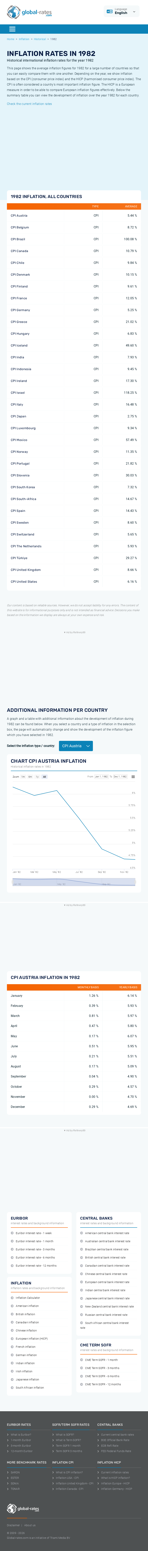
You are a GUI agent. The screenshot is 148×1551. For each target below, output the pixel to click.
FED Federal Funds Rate (116, 1451)
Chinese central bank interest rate (106, 1274)
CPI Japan (18, 416)
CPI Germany (20, 310)
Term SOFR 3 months (69, 1451)
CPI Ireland (19, 381)
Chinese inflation (26, 1330)
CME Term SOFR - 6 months (102, 1376)
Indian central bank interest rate (105, 1290)
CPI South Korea (23, 487)
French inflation (25, 1347)
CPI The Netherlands (26, 546)
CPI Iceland (19, 345)
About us (30, 1525)
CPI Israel (18, 393)
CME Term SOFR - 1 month (101, 1360)
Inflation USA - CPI (67, 1477)
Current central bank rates (117, 1434)
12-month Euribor (22, 1451)
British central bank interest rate (105, 1257)
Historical (40, 39)
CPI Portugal (20, 463)
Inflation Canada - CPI (69, 1488)
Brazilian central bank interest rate (106, 1249)
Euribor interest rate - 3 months (35, 1249)
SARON (15, 1472)
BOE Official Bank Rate (115, 1440)
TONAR (15, 1488)
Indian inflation (25, 1363)
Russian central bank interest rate (106, 1315)
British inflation (25, 1314)
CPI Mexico (19, 440)
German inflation (26, 1355)
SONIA (15, 1483)
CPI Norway (19, 452)
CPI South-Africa (23, 499)
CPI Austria (19, 215)
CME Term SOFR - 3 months (102, 1368)
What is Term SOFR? (68, 1440)
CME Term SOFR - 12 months (103, 1384)
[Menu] (12, 29)
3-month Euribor (21, 1445)
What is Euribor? (21, 1434)
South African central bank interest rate (104, 1325)
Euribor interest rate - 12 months (36, 1265)
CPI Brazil (18, 239)
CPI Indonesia (21, 369)
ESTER (15, 1477)
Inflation (24, 39)
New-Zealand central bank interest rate (109, 1306)
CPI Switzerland (22, 534)
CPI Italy (17, 404)
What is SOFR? (65, 1434)
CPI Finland (19, 286)
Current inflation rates (115, 1472)
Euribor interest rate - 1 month (34, 1241)
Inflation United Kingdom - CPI (75, 1483)
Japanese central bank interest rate (107, 1298)
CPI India (17, 357)
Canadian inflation (27, 1322)
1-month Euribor (21, 1440)
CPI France (19, 298)
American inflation (27, 1306)
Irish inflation (24, 1371)
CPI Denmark (20, 274)
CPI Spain (18, 511)
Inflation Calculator (28, 1298)
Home (10, 39)
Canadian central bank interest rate (107, 1265)
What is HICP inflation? (115, 1477)
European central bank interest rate (107, 1282)
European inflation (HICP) (32, 1338)
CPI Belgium (20, 227)
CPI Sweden (20, 522)
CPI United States (24, 581)
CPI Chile (17, 263)
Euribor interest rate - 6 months (35, 1257)
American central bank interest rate (107, 1233)
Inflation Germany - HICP (116, 1488)
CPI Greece (19, 322)
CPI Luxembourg (23, 428)
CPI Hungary (20, 333)
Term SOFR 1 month (68, 1445)
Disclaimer (13, 1525)
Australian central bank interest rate (107, 1241)
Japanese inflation (27, 1379)
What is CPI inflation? (69, 1472)
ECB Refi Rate (109, 1445)
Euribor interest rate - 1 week (34, 1233)
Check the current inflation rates (29, 104)
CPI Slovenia (20, 475)
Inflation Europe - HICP (115, 1483)
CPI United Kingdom (26, 570)
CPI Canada (19, 251)
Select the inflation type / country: (31, 746)
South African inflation (30, 1387)
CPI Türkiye (19, 558)
